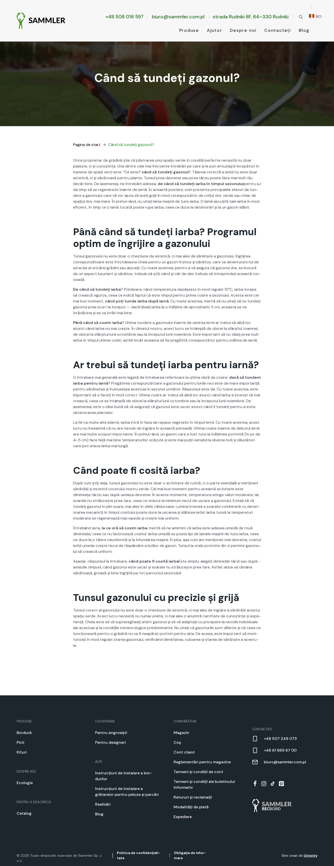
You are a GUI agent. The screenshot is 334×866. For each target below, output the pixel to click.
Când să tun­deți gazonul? (131, 144)
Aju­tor (214, 30)
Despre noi (243, 30)
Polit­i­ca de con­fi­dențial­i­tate (138, 855)
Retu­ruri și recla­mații (193, 797)
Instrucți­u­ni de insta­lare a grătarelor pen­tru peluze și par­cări (127, 791)
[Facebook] (255, 784)
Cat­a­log (24, 813)
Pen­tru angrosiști (111, 732)
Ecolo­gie (25, 782)
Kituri (22, 752)
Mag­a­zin (181, 732)
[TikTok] (273, 784)
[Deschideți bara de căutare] (301, 16)
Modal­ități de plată (191, 807)
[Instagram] (264, 784)
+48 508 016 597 (124, 16)
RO (318, 16)
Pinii (20, 742)
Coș (177, 742)
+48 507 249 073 (280, 738)
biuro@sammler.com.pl (178, 16)
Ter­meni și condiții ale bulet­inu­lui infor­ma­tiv (204, 784)
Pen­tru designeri (110, 742)
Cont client (184, 752)
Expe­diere (183, 816)
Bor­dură (24, 732)
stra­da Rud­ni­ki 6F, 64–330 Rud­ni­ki (251, 16)
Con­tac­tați (277, 30)
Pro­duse (189, 30)
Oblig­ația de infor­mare (190, 855)
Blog (304, 30)
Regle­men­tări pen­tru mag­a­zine (202, 762)
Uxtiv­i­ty (310, 855)
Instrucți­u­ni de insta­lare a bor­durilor (123, 775)
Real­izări (103, 804)
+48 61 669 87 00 (280, 750)
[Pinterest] (281, 784)
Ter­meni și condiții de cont (198, 771)
